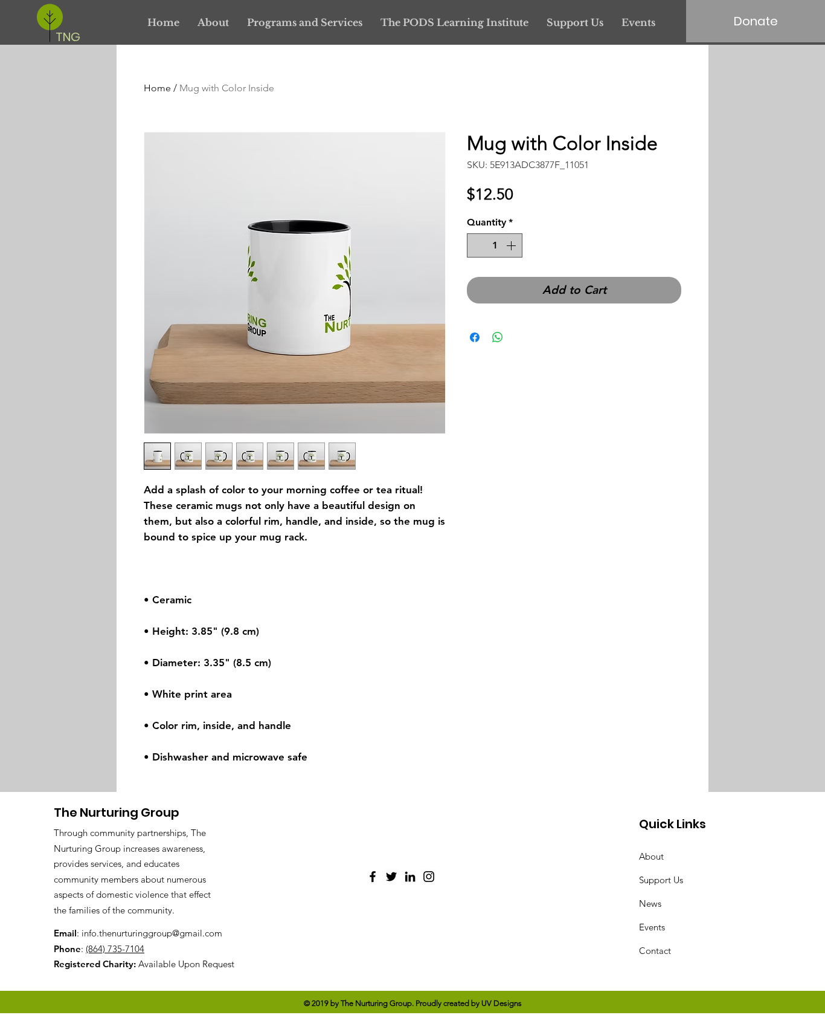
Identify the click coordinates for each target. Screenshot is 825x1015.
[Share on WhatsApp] (497, 337)
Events (652, 927)
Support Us (661, 880)
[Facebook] (372, 876)
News (650, 903)
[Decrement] (477, 245)
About (651, 856)
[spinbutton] (495, 245)
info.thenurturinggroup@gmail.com (152, 933)
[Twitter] (391, 876)
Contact (655, 950)
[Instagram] (429, 876)
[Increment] (512, 245)
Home (157, 88)
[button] (304, 22)
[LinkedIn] (410, 876)
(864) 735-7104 (115, 949)
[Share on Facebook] (474, 337)
